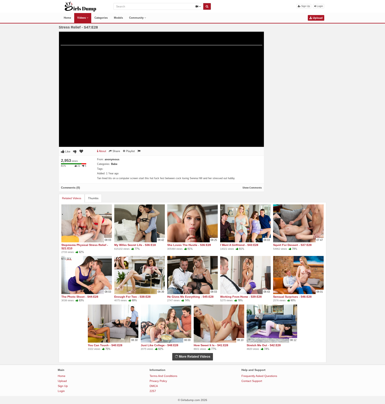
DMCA (154, 386)
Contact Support (251, 381)
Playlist (130, 151)
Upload (317, 17)
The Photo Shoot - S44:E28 (79, 296)
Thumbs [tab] (93, 198)
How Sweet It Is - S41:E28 (211, 345)
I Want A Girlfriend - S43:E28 (239, 245)
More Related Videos (194, 356)
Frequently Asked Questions (259, 376)
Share (116, 151)
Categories (101, 17)
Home (67, 17)
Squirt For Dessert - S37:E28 (292, 245)
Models (118, 17)
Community (136, 17)
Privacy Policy (158, 381)
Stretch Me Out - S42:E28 (264, 345)
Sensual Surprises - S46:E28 (292, 296)
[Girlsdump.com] (80, 6)
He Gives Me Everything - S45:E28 (190, 296)
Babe (114, 163)
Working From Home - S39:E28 (241, 296)
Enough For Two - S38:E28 (132, 296)
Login (319, 6)
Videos (82, 17)
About (102, 151)
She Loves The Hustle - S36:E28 (189, 245)
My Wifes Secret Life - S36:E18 (135, 245)
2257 (153, 391)
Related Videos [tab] (71, 198)
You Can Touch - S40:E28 (105, 345)
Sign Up (305, 6)
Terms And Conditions (163, 376)
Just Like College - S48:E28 (159, 345)
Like (67, 151)
